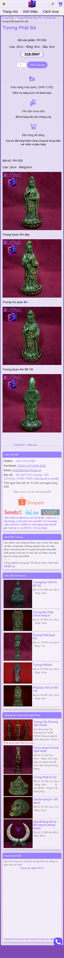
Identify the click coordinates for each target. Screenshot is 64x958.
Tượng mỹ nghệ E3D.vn (32, 868)
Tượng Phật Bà (19, 27)
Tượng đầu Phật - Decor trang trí (44, 614)
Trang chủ (10, 11)
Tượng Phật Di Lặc (45, 777)
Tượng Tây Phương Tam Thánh (45, 723)
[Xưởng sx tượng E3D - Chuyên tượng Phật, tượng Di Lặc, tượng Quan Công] (32, 4)
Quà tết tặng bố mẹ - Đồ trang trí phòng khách (45, 825)
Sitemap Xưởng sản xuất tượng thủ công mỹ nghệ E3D (31, 939)
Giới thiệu (30, 11)
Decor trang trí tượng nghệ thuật (46, 749)
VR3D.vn (9, 566)
